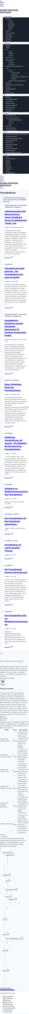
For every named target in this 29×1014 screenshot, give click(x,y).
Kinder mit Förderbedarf (10, 150)
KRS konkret (10, 20)
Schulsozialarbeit (9, 36)
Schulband (10, 51)
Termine (7, 156)
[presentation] (16, 200)
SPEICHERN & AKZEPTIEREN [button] (8, 846)
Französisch (11, 899)
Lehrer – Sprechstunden (10, 32)
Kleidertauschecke (9, 57)
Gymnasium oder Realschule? (11, 140)
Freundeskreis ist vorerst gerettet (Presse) (13, 548)
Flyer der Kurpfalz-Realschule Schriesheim (14, 138)
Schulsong (8, 47)
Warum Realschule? (9, 142)
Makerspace (8, 45)
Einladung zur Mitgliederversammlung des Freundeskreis (16, 491)
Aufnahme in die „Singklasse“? (12, 144)
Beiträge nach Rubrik (10, 92)
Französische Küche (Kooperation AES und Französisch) (19, 77)
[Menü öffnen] (1, 187)
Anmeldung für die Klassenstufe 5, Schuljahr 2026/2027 (16, 134)
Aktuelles (7, 380)
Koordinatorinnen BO (10, 109)
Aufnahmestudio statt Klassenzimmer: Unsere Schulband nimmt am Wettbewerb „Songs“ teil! (16, 217)
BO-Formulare (8, 111)
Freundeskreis (8, 40)
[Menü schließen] (0, 848)
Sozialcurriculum (9, 34)
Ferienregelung (9, 166)
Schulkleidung (8, 168)
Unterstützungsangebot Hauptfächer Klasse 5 (15, 66)
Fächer (7, 896)
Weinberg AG (11, 53)
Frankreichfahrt (11, 63)
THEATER (7, 90)
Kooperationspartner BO (10, 107)
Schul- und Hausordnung (10, 115)
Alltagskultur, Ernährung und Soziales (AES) (16, 80)
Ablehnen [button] (2, 678)
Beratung (10, 28)
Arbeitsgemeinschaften (11, 205)
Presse (16, 540)
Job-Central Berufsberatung (11, 129)
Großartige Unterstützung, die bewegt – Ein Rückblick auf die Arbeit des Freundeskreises (16, 443)
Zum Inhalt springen (5, 988)
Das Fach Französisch (15, 72)
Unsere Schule (6, 852)
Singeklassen (8, 86)
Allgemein (16, 514)
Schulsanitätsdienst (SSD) (11, 88)
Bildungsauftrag (11, 24)
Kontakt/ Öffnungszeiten (10, 158)
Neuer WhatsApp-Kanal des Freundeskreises (13, 387)
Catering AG (10, 55)
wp (7, 227)
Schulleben (5, 875)
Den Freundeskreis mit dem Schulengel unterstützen (15, 521)
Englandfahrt (10, 61)
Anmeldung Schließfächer (11, 127)
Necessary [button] (3, 716)
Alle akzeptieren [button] (10, 678)
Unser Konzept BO (9, 101)
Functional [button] (3, 834)
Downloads (8, 160)
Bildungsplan (11, 26)
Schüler (4, 934)
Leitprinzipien (11, 22)
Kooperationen (8, 38)
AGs (6, 880)
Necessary (5, 718)
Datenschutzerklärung (10, 172)
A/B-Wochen (8, 162)
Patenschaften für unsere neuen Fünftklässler (15, 84)
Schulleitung (8, 30)
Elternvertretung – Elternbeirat (11, 148)
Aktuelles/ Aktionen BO (10, 103)
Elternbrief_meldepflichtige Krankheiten (13, 152)
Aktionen (10, 123)
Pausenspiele (8, 82)
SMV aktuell (10, 121)
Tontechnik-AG (16, 316)
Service (4, 970)
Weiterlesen (9, 257)
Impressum (8, 170)
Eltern (4, 950)
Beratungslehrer (9, 125)
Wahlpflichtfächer (9, 146)
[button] (7, 990)
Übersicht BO (8, 97)
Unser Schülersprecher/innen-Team (15, 119)
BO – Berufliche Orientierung (11, 99)
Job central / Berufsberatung (11, 105)
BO (3, 919)
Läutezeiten (8, 164)
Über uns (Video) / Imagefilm (11, 136)
